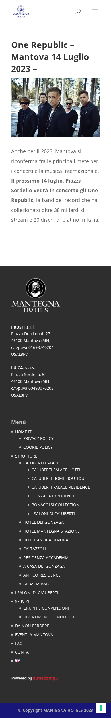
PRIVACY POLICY (38, 438)
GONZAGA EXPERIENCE (53, 496)
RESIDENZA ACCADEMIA (46, 557)
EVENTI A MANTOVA (34, 634)
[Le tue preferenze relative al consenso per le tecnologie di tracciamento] (101, 708)
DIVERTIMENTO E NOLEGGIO (50, 617)
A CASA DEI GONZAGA (44, 566)
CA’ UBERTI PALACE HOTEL (56, 469)
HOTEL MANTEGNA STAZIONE (51, 531)
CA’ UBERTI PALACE (41, 463)
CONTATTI (24, 652)
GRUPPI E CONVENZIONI (46, 608)
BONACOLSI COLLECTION (55, 504)
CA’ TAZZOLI (34, 548)
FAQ (19, 643)
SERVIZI (22, 601)
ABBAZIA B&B (36, 583)
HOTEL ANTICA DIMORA (45, 540)
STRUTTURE (26, 456)
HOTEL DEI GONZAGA (43, 522)
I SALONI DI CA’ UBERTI (53, 513)
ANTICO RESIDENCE (42, 575)
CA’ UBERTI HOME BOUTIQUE (59, 478)
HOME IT (23, 431)
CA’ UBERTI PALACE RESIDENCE (61, 487)
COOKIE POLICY (38, 447)
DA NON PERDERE (32, 625)
